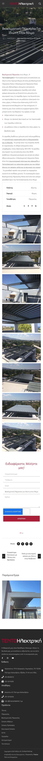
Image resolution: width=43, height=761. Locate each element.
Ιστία (3, 733)
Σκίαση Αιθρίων (7, 721)
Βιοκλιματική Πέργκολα (11, 74)
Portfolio (11, 38)
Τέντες (4, 710)
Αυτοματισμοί (7, 740)
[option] (21, 601)
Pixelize (36, 754)
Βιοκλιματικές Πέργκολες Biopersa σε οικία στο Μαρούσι (19, 588)
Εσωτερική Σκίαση (8, 729)
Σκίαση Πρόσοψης (8, 725)
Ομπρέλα (5, 736)
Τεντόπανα (6, 744)
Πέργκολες (5, 714)
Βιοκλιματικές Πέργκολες (11, 718)
